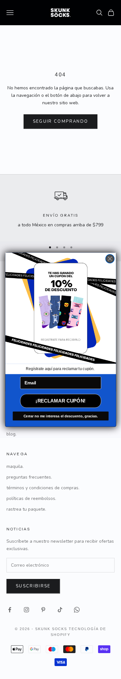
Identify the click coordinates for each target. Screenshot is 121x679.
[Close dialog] (110, 258)
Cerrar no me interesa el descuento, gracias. (60, 416)
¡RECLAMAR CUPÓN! (60, 400)
